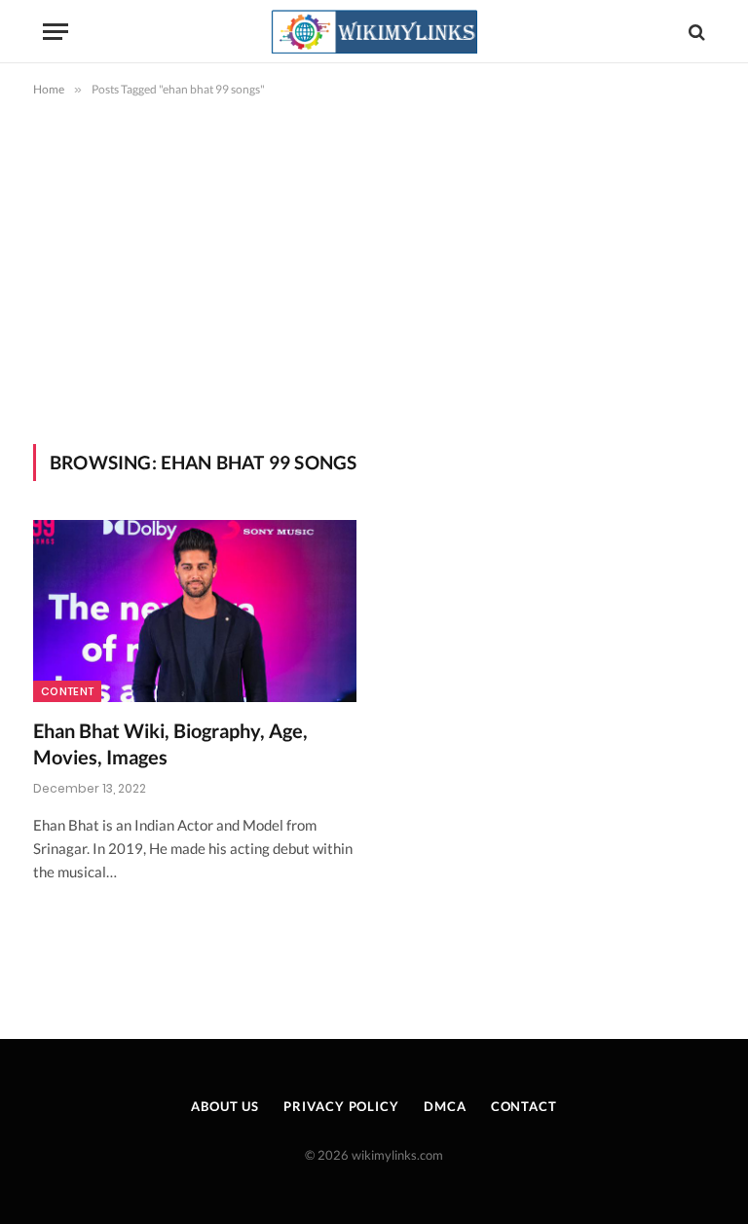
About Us (225, 1106)
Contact (524, 1106)
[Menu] (55, 32)
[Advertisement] (374, 266)
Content (67, 691)
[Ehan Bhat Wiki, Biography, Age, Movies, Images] (194, 611)
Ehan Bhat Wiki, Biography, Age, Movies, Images (170, 743)
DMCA (445, 1106)
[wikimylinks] (374, 31)
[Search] (695, 32)
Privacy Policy (341, 1106)
